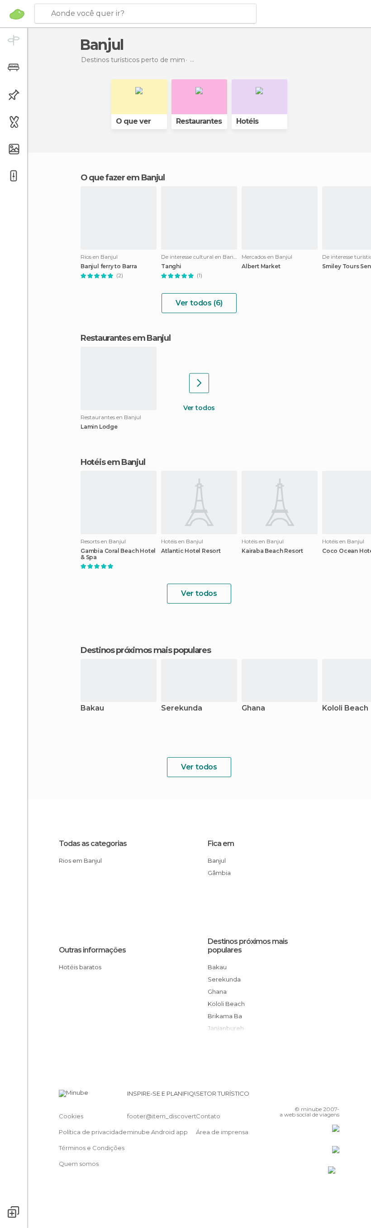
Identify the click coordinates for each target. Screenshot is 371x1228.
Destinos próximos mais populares (145, 650)
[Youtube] (333, 1096)
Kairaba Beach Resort (272, 551)
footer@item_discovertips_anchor (177, 1116)
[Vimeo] (321, 1096)
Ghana (253, 708)
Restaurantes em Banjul (125, 338)
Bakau (92, 708)
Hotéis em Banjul (113, 462)
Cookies (71, 1116)
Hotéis (247, 121)
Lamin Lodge (99, 427)
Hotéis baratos (80, 967)
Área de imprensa (222, 1132)
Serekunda (181, 708)
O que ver (133, 121)
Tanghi (171, 266)
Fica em (221, 843)
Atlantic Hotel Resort (191, 551)
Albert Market (261, 266)
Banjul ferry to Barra (109, 266)
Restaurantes (199, 121)
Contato (208, 1116)
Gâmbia (219, 872)
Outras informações (92, 950)
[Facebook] (298, 1096)
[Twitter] (310, 1096)
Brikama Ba (225, 1016)
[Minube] (17, 14)
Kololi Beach (226, 1003)
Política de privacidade (93, 1132)
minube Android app (157, 1132)
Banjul (217, 860)
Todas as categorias (93, 843)
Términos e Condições (91, 1147)
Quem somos (79, 1163)
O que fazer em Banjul (123, 178)
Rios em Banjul (80, 860)
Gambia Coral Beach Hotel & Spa (118, 554)
